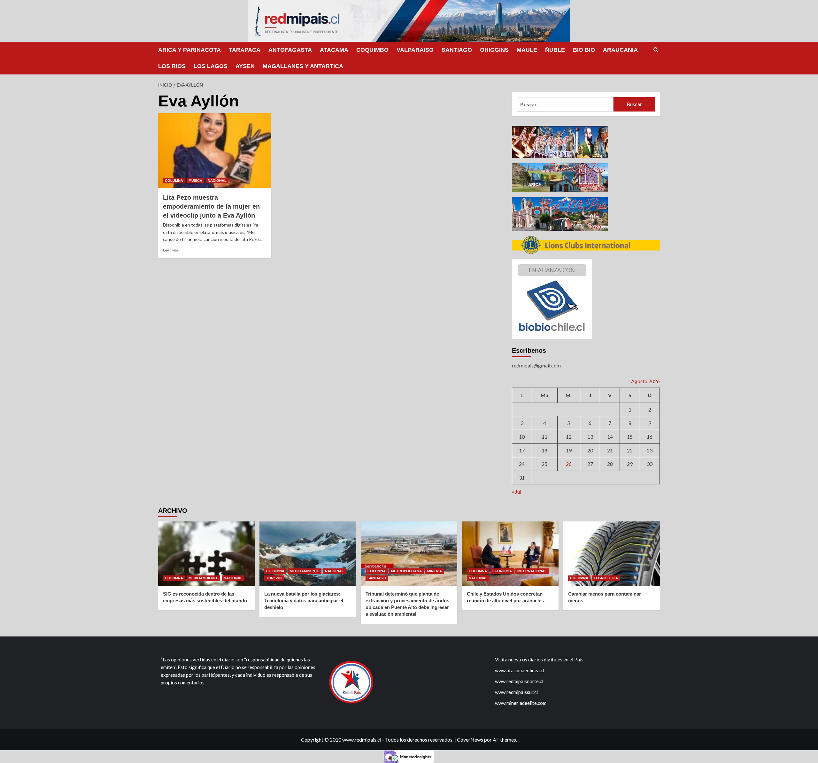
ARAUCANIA (620, 50)
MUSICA (195, 180)
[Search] (656, 50)
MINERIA (434, 571)
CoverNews (470, 739)
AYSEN (245, 66)
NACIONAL (217, 180)
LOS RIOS (172, 66)
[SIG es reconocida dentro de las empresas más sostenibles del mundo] (206, 553)
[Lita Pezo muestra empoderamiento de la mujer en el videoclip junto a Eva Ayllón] (214, 151)
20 (590, 450)
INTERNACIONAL (532, 571)
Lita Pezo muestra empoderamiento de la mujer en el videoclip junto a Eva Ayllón (211, 206)
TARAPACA (244, 50)
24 (522, 464)
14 (610, 437)
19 (569, 450)
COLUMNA (174, 180)
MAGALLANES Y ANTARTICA (303, 66)
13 (590, 437)
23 (649, 450)
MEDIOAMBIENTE (203, 578)
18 (544, 450)
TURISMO (274, 578)
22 (630, 450)
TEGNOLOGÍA (606, 578)
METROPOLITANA (406, 571)
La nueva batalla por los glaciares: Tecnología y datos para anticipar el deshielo (303, 600)
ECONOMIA (502, 571)
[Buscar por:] (565, 104)
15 (630, 437)
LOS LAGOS (211, 66)
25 (544, 464)
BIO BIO (584, 50)
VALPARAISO (415, 50)
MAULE (527, 50)
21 (610, 450)
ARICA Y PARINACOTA (189, 50)
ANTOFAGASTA (290, 50)
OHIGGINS (494, 50)
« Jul (516, 492)
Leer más (171, 250)
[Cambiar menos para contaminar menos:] (611, 553)
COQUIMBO (372, 50)
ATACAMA (334, 50)
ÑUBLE (555, 50)
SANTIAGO (457, 50)
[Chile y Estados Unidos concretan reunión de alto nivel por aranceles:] (510, 553)
